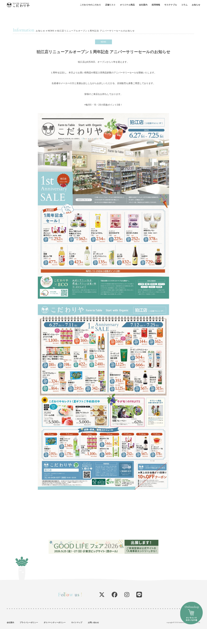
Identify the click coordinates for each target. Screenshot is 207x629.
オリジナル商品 (127, 5)
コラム (184, 5)
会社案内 (143, 5)
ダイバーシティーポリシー (55, 622)
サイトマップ (76, 622)
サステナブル (170, 5)
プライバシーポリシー (29, 622)
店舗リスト (110, 5)
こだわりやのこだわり (90, 5)
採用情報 (156, 5)
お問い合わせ (93, 622)
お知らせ (196, 5)
